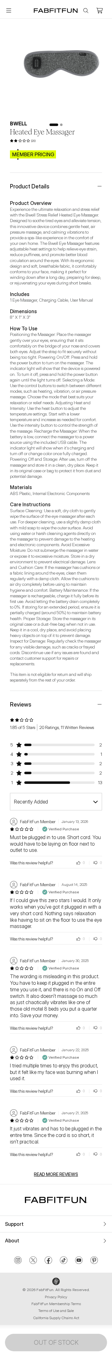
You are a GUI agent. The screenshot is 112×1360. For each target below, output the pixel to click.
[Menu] (8, 10)
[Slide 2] (61, 125)
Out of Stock (56, 1342)
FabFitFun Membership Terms (56, 1303)
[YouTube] (79, 1260)
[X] (33, 1260)
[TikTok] (64, 1260)
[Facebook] (48, 1260)
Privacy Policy (56, 1296)
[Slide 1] (53, 125)
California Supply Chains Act (56, 1317)
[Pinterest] (94, 1260)
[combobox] (56, 801)
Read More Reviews (56, 1174)
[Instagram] (18, 1260)
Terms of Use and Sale (56, 1310)
